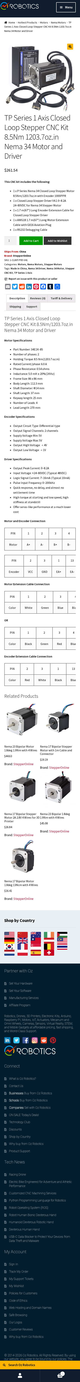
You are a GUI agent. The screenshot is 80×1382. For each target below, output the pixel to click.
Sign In (13, 1264)
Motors (44, 22)
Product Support (19, 1151)
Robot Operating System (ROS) (28, 1207)
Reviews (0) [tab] (38, 298)
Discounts (15, 1129)
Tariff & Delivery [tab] (61, 298)
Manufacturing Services (24, 998)
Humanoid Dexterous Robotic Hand (31, 1222)
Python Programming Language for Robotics (37, 1200)
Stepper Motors (53, 264)
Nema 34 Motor (55, 268)
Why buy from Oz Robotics (26, 1144)
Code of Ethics (18, 1300)
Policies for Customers (23, 1293)
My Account (20, 1375)
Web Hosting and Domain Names (30, 1308)
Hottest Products (27, 22)
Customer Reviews (21, 1329)
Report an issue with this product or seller (33, 278)
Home (12, 22)
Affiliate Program (19, 1005)
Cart (51, 1372)
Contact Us (16, 1086)
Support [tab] (31, 306)
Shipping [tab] (15, 306)
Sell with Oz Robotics (30, 1107)
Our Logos (15, 1322)
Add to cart (31, 240)
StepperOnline (22, 255)
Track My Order (18, 1271)
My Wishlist (16, 1286)
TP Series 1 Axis (23, 272)
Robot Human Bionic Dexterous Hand (32, 1215)
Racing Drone (17, 1174)
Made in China (19, 268)
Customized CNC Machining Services (32, 1193)
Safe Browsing (18, 1315)
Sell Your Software (20, 991)
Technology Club (19, 1122)
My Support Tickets (21, 1279)
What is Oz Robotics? (22, 1078)
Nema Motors (58, 22)
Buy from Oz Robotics (30, 1093)
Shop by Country (20, 1136)
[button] (70, 47)
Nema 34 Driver (36, 268)
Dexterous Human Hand (24, 1229)
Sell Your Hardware (20, 983)
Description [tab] (17, 298)
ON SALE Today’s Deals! (24, 1115)
